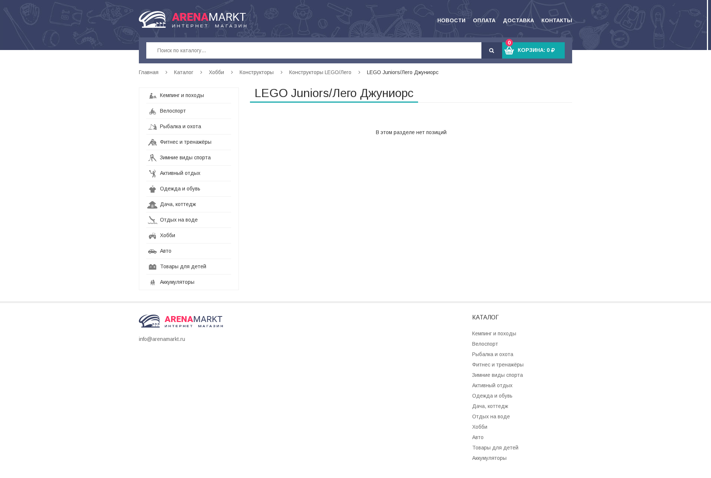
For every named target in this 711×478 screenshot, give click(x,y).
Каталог (183, 72)
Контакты (556, 20)
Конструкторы (257, 72)
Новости (451, 20)
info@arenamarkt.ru (162, 339)
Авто (164, 251)
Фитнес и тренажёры (184, 142)
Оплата (484, 20)
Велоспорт (172, 111)
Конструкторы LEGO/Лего (320, 72)
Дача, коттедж (177, 204)
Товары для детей (182, 266)
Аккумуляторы (176, 282)
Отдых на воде (178, 220)
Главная (148, 72)
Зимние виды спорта (184, 157)
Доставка (518, 20)
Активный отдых (179, 173)
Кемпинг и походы (181, 95)
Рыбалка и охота (179, 126)
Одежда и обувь (179, 189)
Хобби (216, 72)
